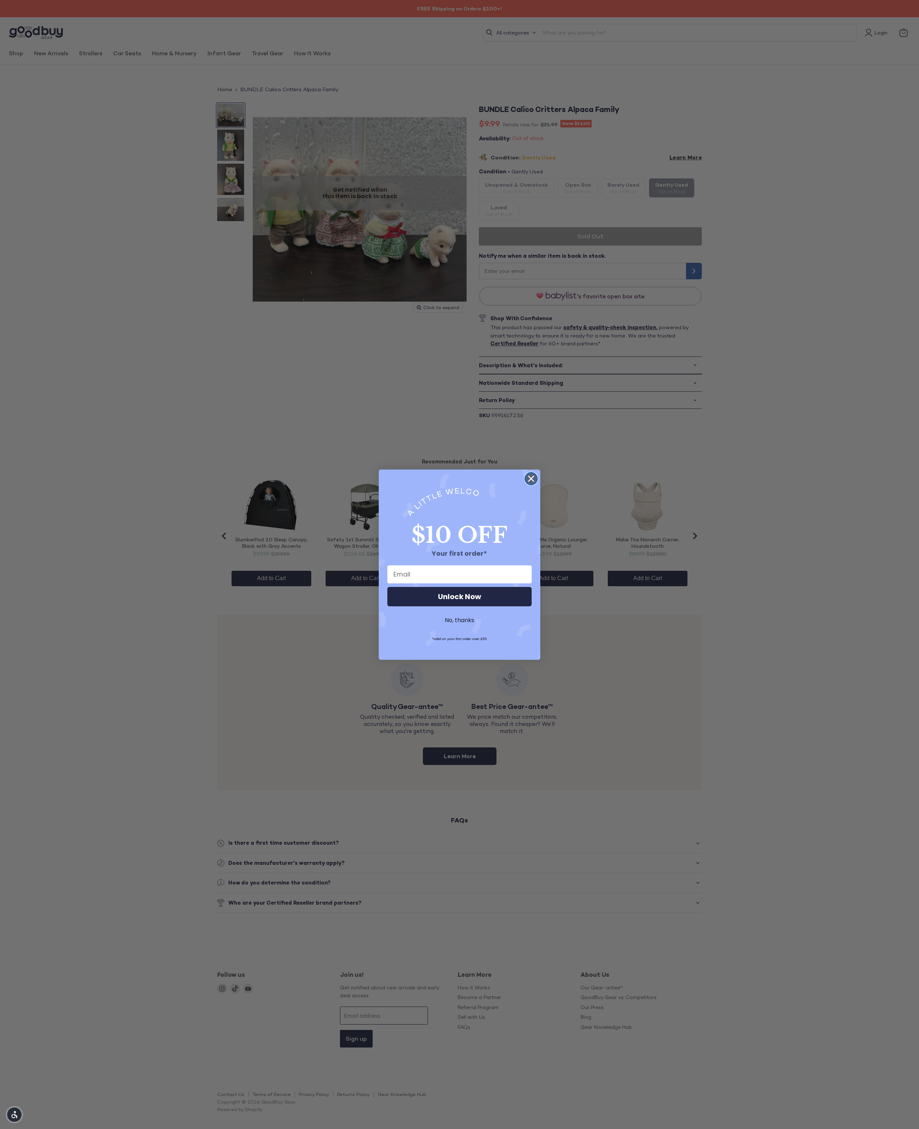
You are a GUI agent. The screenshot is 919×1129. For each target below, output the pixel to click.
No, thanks (459, 620)
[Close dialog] (531, 478)
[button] (14, 1114)
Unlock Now (459, 597)
